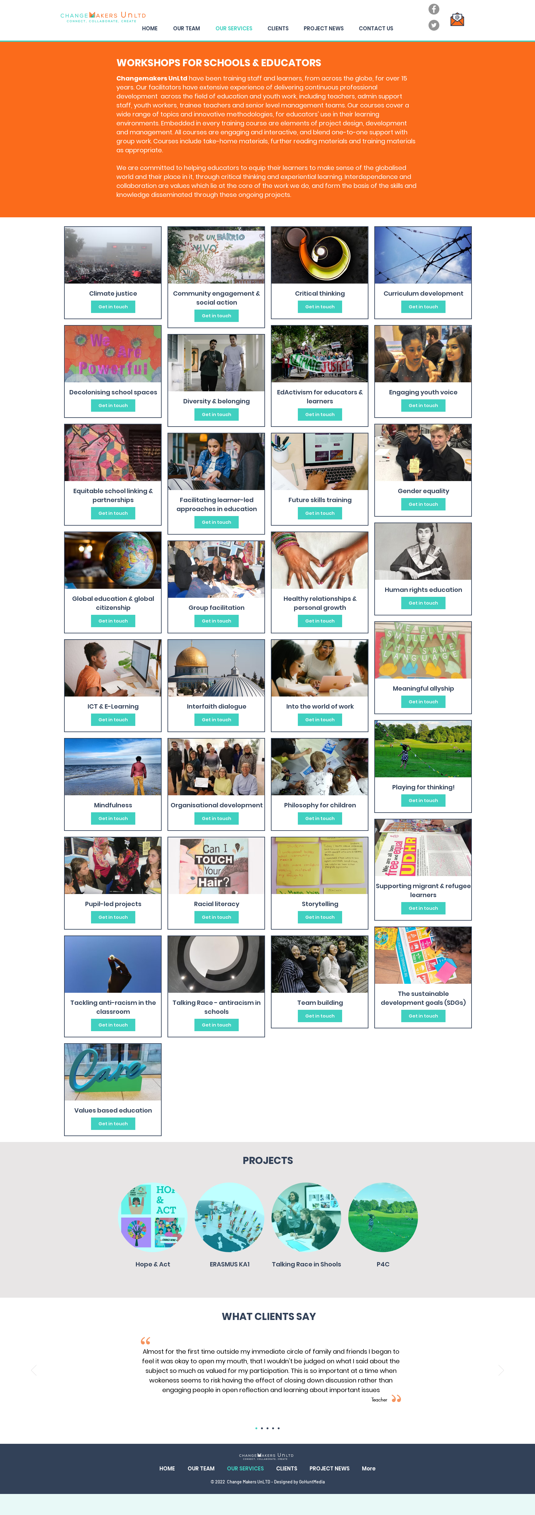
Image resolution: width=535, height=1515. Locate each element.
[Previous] (34, 1371)
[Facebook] (433, 9)
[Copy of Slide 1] (262, 1428)
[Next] (501, 1371)
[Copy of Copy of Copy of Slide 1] (273, 1428)
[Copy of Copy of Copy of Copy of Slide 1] (279, 1428)
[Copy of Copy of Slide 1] (267, 1428)
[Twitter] (433, 25)
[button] (153, 1217)
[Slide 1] (256, 1428)
